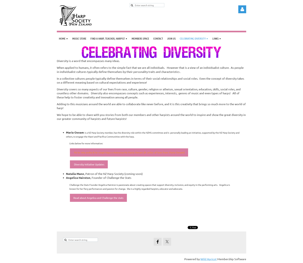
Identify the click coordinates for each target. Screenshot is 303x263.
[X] (167, 242)
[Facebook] (158, 242)
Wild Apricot (208, 259)
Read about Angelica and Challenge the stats (98, 197)
